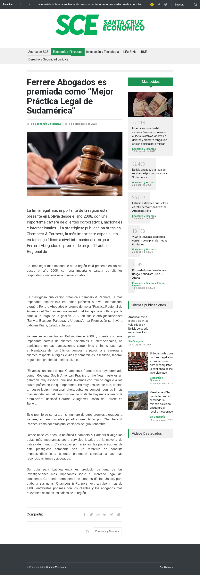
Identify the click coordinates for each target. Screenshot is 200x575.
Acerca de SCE (38, 52)
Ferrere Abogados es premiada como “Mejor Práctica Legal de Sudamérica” (70, 96)
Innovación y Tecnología (102, 52)
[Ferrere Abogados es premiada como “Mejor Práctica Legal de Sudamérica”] (74, 164)
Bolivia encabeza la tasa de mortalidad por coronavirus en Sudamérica (150, 173)
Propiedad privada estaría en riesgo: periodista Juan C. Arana (150, 274)
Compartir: (35, 514)
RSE (144, 52)
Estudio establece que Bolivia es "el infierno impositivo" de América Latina (150, 207)
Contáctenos (166, 567)
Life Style (130, 52)
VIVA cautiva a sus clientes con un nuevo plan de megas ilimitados (149, 240)
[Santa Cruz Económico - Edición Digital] (100, 33)
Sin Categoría (135, 341)
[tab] (150, 83)
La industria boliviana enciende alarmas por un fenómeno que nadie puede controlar (89, 4)
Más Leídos (151, 81)
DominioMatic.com (56, 567)
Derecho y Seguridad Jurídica (48, 59)
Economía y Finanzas (67, 52)
